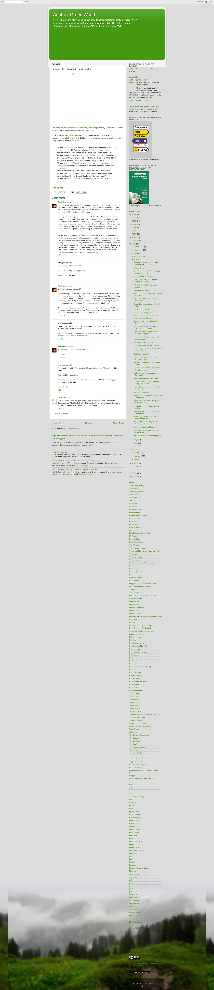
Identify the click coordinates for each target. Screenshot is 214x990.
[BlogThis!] (79, 192)
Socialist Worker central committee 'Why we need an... (147, 383)
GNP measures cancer (138, 548)
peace (131, 883)
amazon (132, 794)
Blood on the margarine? (143, 313)
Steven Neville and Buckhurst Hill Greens (145, 714)
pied (131, 889)
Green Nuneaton (135, 560)
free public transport (137, 841)
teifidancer (133, 732)
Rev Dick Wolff (135, 673)
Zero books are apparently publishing (82, 128)
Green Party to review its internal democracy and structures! (76, 461)
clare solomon (134, 814)
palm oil (132, 880)
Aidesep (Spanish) (136, 492)
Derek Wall (143, 80)
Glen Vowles (134, 545)
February (138, 456)
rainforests (133, 895)
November (138, 250)
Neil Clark (133, 619)
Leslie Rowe (134, 604)
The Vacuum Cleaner (137, 747)
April (136, 449)
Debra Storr (133, 524)
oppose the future (136, 634)
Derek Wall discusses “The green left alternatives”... (146, 402)
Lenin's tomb (134, 601)
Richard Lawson (135, 676)
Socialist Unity (74, 138)
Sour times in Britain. (142, 392)
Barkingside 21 (135, 509)
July (136, 440)
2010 (134, 463)
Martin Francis (135, 613)
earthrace (133, 823)
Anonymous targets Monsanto (145, 427)
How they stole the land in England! (147, 436)
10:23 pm (61, 316)
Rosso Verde (134, 685)
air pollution (133, 791)
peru (131, 886)
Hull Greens (134, 581)
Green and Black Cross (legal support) (144, 551)
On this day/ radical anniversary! (142, 631)
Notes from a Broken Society (140, 625)
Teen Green (134, 729)
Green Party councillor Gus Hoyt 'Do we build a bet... (148, 350)
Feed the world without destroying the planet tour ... (147, 369)
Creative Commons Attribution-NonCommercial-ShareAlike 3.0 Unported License (144, 963)
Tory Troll (133, 759)
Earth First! (133, 530)
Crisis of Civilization (141, 290)
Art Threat (133, 503)
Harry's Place (74, 135)
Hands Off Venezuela (137, 572)
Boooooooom (134, 512)
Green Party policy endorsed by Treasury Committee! (146, 327)
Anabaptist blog (135, 497)
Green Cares (134, 554)
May (136, 446)
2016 (134, 228)
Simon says (133, 702)
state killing (133, 907)
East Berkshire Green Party (140, 533)
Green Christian (135, 557)
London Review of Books (139, 868)
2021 (134, 214)
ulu (130, 915)
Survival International (137, 723)
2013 (134, 237)
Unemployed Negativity (138, 765)
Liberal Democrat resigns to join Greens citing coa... (146, 333)
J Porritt (132, 590)
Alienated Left (134, 494)
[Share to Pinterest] (86, 192)
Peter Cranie (134, 655)
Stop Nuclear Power (137, 717)
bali (130, 800)
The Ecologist (134, 738)
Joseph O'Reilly (135, 592)
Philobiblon (133, 658)
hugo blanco (134, 853)
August (137, 260)
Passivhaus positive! (141, 309)
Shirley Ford (134, 699)
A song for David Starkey (143, 342)
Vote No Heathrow (60, 452)
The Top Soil (134, 744)
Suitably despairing (136, 720)
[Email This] (77, 192)
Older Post (118, 423)
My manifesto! (139, 268)
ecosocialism (134, 832)
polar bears (133, 892)
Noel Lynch (133, 622)
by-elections (134, 812)
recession (133, 898)
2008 (134, 470)
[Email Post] (72, 192)
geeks (131, 844)
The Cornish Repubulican (139, 735)
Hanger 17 (133, 575)
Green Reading (135, 566)
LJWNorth (62, 398)
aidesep (132, 788)
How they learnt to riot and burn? (146, 378)
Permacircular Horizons (138, 652)
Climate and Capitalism (138, 515)
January (137, 459)
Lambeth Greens (136, 598)
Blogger (144, 986)
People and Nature (136, 643)
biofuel (131, 806)
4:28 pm (61, 255)
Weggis (132, 776)
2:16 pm (61, 390)
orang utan (133, 877)
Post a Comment (61, 413)
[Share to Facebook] (84, 192)
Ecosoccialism (134, 829)
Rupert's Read (135, 687)
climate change (135, 817)
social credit (134, 904)
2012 (134, 241)
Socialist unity (134, 705)
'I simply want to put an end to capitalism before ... (145, 281)
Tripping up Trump (136, 762)
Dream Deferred (135, 527)
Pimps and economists (142, 276)
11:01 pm (61, 339)
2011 (134, 244)
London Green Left (136, 607)
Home (88, 423)
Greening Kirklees (136, 569)
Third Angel (133, 750)
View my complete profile (139, 100)
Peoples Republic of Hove (139, 646)
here (92, 130)
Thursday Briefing (136, 753)
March (136, 453)
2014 (134, 234)
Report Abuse (135, 922)
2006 (134, 476)
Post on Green (135, 661)
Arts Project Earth (136, 506)
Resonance (133, 670)
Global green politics (141, 354)
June (136, 443)
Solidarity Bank (135, 711)
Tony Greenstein (135, 756)
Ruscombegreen (135, 690)
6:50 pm (61, 409)
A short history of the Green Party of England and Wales (75, 470)
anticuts (132, 500)
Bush (131, 809)
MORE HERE (57, 188)
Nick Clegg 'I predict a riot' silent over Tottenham (146, 417)
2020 (134, 218)
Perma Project (134, 649)
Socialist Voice (134, 708)
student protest (135, 912)
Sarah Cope (134, 693)
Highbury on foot (135, 578)
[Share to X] (81, 192)
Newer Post (58, 423)
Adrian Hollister (135, 489)
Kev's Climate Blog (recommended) (143, 595)
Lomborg (132, 865)
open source (134, 874)
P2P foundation (135, 637)
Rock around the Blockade (139, 682)
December (138, 247)
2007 (134, 473)
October (137, 253)
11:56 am (61, 357)
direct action (134, 820)
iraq (130, 859)
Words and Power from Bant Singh (142, 779)
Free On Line (134, 539)
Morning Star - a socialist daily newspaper (145, 616)
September (138, 256)
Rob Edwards (134, 679)
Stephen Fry (134, 909)
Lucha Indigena (135, 610)
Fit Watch (133, 536)
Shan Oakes (134, 696)
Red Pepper (134, 664)
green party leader (136, 850)
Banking (132, 803)
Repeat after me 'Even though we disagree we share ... (147, 317)
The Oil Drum (134, 741)
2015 (134, 231)
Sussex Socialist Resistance (140, 726)
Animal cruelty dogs (137, 797)
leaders (132, 862)
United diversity (135, 768)
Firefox (132, 838)
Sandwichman (63, 202)
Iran (130, 856)
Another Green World (74, 14)
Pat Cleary (133, 640)
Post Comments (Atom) (72, 428)
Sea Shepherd (135, 901)
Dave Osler (133, 521)
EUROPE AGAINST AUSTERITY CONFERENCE (146, 358)
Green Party (134, 847)
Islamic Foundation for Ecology (141, 587)
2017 (134, 224)
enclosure (133, 835)
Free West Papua (136, 542)
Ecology (132, 826)
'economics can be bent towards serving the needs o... (146, 264)
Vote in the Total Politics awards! (146, 345)
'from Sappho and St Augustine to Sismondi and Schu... (147, 272)
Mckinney (133, 871)
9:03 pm (61, 278)
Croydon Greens (135, 518)
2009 (134, 467)
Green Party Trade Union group (141, 563)
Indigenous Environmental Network (143, 584)
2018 (134, 221)
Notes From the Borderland (140, 628)
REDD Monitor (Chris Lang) (140, 667)
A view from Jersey (136, 486)
